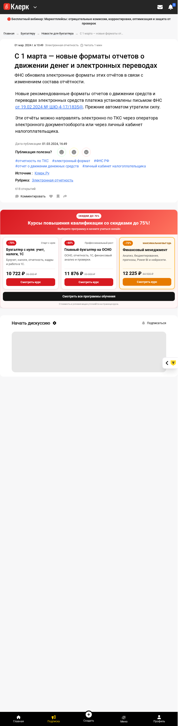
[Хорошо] (61, 152)
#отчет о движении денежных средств (47, 166)
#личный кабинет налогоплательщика (114, 166)
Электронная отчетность (62, 45)
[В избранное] (58, 196)
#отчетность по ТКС (32, 161)
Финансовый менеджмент (145, 250)
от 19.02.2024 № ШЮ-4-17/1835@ (49, 107)
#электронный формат (71, 161)
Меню (124, 721)
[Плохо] (86, 152)
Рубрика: (22, 180)
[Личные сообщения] (160, 7)
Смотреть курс (31, 282)
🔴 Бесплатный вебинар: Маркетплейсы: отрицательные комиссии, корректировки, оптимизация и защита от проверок (89, 21)
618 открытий (25, 189)
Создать (88, 720)
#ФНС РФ (101, 161)
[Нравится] (51, 196)
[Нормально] (74, 152)
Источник (23, 173)
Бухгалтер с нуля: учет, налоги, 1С (25, 252)
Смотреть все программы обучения (88, 296)
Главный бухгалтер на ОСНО (87, 250)
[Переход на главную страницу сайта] (16, 7)
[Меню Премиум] (35, 7)
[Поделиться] (65, 196)
